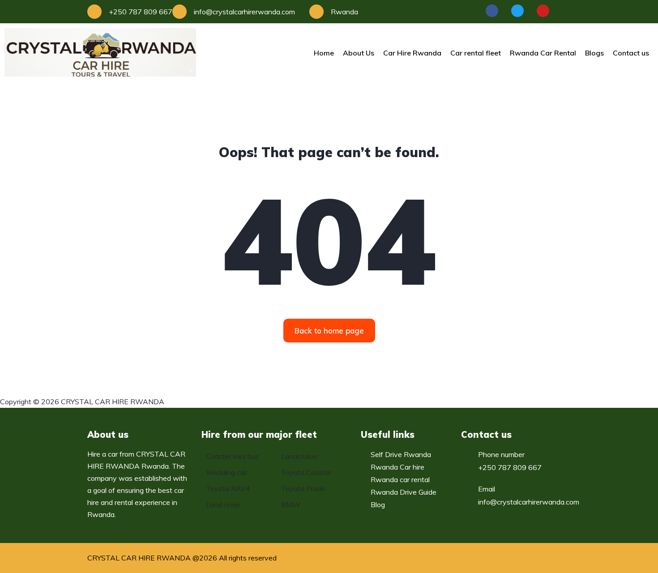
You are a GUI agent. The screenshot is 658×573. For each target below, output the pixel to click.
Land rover (223, 504)
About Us (358, 52)
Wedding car (226, 472)
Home (324, 52)
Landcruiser (299, 456)
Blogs (594, 52)
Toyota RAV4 (228, 488)
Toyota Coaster (306, 472)
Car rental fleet (475, 52)
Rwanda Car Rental (543, 52)
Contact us (631, 52)
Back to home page (329, 330)
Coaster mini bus (232, 456)
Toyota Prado (303, 488)
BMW (290, 504)
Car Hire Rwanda (412, 52)
